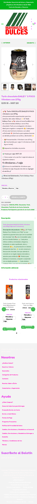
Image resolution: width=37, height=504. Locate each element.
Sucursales (5, 371)
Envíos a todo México (9, 414)
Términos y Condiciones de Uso (12, 440)
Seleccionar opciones (10, 329)
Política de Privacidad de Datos (12, 425)
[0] (33, 24)
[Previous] (4, 64)
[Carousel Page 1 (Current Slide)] (16, 333)
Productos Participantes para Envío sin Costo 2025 (17, 209)
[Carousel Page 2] (18, 333)
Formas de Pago (7, 418)
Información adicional (9, 268)
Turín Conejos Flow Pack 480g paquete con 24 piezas (9, 305)
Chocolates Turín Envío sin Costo (12, 207)
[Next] (33, 64)
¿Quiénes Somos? (7, 363)
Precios (4, 185)
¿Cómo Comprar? (7, 402)
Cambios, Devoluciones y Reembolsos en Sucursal (18, 429)
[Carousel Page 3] (20, 333)
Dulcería (26, 207)
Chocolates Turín (24, 205)
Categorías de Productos (10, 375)
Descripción (5, 218)
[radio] (8, 188)
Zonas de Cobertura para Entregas (13, 406)
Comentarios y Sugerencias (11, 388)
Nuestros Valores (8, 367)
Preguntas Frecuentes (9, 421)
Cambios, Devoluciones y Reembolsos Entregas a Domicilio (18, 435)
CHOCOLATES (13, 205)
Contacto (5, 378)
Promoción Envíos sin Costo (11, 410)
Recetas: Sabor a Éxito (9, 383)
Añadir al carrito (18, 197)
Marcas (4, 444)
